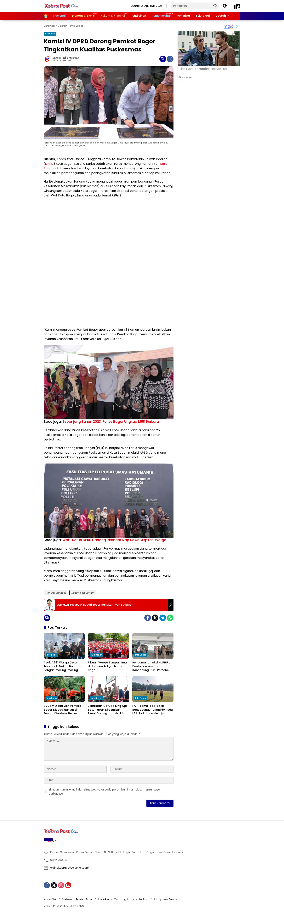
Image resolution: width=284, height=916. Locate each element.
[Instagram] (61, 885)
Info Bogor (50, 33)
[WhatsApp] (170, 618)
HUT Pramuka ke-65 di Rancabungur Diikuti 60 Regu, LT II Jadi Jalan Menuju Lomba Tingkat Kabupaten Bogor (152, 709)
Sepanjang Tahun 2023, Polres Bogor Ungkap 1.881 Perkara (110, 421)
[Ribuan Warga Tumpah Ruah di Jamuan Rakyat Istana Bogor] (108, 646)
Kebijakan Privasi (165, 899)
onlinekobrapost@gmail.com (69, 868)
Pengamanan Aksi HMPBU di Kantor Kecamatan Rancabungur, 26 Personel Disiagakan (151, 666)
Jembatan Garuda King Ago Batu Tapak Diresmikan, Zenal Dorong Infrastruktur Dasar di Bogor (108, 709)
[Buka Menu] (235, 7)
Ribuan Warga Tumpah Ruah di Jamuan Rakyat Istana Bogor (108, 666)
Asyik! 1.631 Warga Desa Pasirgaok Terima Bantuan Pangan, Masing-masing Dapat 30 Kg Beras (62, 666)
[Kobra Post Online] (61, 6)
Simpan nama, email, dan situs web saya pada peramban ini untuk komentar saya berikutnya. (104, 792)
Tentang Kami (124, 899)
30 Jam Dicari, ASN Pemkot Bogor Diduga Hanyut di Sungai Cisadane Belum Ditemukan (62, 709)
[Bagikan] (170, 59)
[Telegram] (162, 618)
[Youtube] (68, 885)
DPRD (49, 163)
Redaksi (57, 58)
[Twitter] (155, 618)
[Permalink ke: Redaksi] (48, 58)
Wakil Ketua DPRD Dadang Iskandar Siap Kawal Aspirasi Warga (114, 540)
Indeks (144, 899)
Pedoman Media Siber (77, 899)
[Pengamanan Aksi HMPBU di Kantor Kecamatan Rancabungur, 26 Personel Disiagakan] (152, 646)
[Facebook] (147, 618)
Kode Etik (50, 899)
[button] (215, 6)
